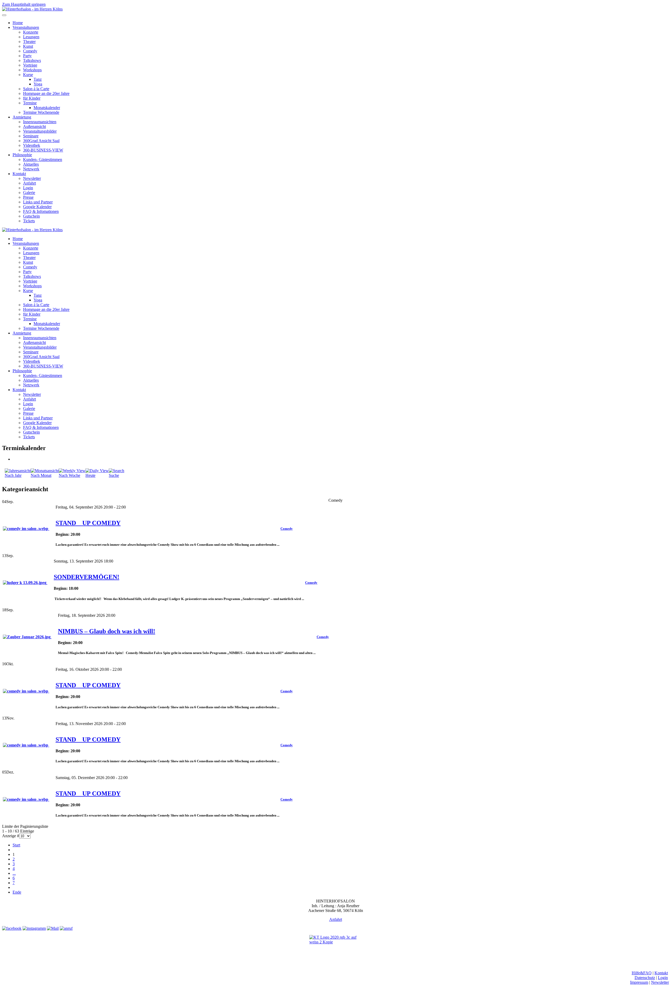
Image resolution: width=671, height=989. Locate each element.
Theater (29, 41)
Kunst (28, 46)
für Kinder (31, 98)
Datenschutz (645, 977)
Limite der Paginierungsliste (25, 826)
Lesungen (31, 37)
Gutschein (31, 216)
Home (18, 22)
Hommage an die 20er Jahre (46, 93)
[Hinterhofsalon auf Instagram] (34, 928)
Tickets (29, 221)
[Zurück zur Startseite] (32, 9)
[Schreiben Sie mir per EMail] (53, 928)
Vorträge (30, 65)
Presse (28, 197)
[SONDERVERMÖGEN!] (25, 582)
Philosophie (22, 155)
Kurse (28, 74)
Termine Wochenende (41, 112)
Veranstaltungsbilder (40, 131)
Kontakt (19, 173)
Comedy (30, 51)
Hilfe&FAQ (642, 973)
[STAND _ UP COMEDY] (26, 528)
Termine (30, 103)
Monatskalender (47, 107)
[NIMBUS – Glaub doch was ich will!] (27, 637)
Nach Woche (69, 475)
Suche (114, 475)
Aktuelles (31, 164)
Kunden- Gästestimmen (42, 159)
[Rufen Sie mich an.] (66, 928)
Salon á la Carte (36, 89)
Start (16, 845)
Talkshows (32, 60)
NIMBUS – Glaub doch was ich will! (106, 631)
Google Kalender (37, 206)
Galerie (29, 192)
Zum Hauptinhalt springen (24, 4)
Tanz (38, 79)
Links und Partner (38, 202)
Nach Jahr (13, 475)
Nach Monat (41, 475)
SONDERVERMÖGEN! (86, 577)
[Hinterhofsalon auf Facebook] (11, 928)
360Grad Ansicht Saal (41, 140)
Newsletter (32, 178)
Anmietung (22, 117)
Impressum (639, 982)
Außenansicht (34, 126)
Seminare (31, 136)
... (14, 873)
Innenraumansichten (39, 122)
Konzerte (30, 32)
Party (27, 55)
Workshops (32, 70)
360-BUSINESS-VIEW (43, 150)
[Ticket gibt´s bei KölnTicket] (335, 946)
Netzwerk (31, 169)
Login (28, 188)
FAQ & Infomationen (41, 211)
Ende (17, 892)
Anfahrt (29, 183)
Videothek (31, 145)
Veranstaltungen (26, 27)
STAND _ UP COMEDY (88, 523)
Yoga (38, 84)
